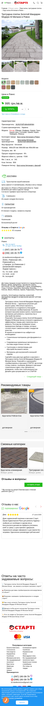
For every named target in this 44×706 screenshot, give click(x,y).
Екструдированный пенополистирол (29, 659)
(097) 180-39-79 (12, 250)
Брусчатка (10, 664)
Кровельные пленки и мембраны (30, 663)
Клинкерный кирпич (30, 648)
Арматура (10, 666)
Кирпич (9, 668)
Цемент (9, 670)
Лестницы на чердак (27, 667)
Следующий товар (34, 377)
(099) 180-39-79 (12, 253)
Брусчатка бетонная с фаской (29, 165)
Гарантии (9, 204)
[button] (26, 432)
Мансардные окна (29, 656)
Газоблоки (10, 656)
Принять (22, 702)
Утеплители (11, 650)
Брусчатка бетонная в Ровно (28, 137)
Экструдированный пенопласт (13, 661)
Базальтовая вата (13, 648)
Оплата (8, 216)
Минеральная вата (13, 658)
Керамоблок (11, 654)
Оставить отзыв (33, 485)
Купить (11, 109)
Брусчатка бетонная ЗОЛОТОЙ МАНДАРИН (27, 141)
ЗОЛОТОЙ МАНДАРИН (25, 124)
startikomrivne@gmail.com (14, 257)
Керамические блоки (28, 653)
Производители (13, 672)
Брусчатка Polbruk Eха (11, 416)
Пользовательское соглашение (12, 698)
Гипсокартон (11, 652)
